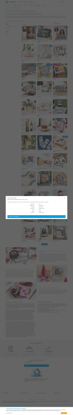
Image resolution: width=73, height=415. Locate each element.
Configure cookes (9, 413)
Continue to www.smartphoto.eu (14, 216)
